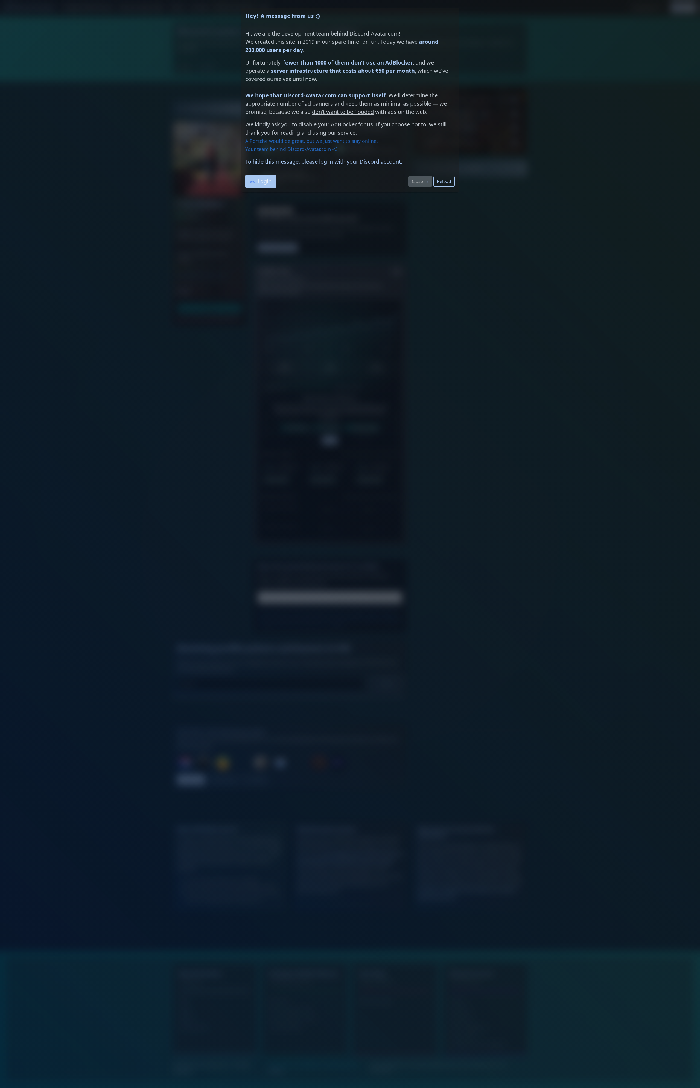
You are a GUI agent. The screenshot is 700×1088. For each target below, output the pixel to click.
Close (420, 181)
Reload (444, 181)
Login (265, 181)
